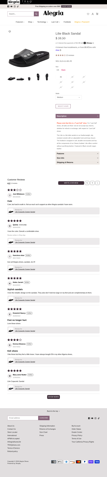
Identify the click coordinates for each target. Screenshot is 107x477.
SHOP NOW (66, 6)
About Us (10, 426)
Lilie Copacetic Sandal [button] (22, 388)
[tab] (78, 116)
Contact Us (11, 429)
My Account (76, 426)
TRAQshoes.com (13, 445)
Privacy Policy (77, 435)
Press (41, 435)
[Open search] (87, 183)
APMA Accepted (13, 438)
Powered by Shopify (14, 463)
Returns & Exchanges (47, 429)
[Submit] (36, 14)
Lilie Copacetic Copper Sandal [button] (25, 212)
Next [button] (85, 6)
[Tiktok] (18, 6)
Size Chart (43, 432)
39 (72, 82)
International (12, 435)
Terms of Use (76, 438)
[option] (53, 6)
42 (72, 87)
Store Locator (12, 432)
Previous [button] (22, 6)
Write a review (71, 183)
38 (61, 82)
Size (57, 66)
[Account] (92, 14)
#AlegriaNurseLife (14, 442)
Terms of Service (13, 448)
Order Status (76, 429)
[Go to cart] (97, 14)
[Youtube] (11, 6)
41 (61, 87)
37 (84, 77)
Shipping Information (47, 426)
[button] (61, 55)
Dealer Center (77, 432)
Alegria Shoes (24, 461)
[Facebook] (8, 6)
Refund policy (12, 451)
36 (72, 77)
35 (61, 77)
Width (57, 93)
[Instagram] (15, 6)
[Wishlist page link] (88, 14)
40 (84, 82)
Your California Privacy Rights (83, 442)
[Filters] (92, 183)
